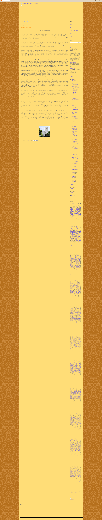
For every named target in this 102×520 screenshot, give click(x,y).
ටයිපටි (73, 426)
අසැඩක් (76, 400)
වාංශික (77, 469)
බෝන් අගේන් (74, 116)
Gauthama (79, 371)
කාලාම (79, 411)
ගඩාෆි (77, 415)
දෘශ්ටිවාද (73, 113)
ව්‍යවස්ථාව (77, 263)
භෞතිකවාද (76, 312)
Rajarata (79, 256)
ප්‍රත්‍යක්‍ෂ (78, 234)
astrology (72, 258)
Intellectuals (74, 157)
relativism (71, 335)
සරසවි (74, 360)
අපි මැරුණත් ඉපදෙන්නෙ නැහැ (75, 148)
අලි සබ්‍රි (73, 146)
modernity (77, 233)
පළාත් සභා (77, 252)
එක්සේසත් (79, 280)
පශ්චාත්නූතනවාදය (78, 443)
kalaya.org (71, 497)
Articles (71, 27)
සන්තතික (76, 359)
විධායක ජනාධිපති (78, 473)
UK (79, 265)
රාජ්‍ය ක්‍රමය (79, 463)
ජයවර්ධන (71, 345)
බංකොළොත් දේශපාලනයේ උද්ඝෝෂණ (74, 166)
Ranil (71, 206)
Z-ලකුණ (80, 257)
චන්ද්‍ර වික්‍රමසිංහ (76, 419)
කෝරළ (72, 415)
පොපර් (80, 310)
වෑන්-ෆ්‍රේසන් (78, 470)
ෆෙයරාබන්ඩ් (74, 492)
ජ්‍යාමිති (80, 423)
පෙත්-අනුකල (71, 448)
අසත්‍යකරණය (78, 399)
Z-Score (76, 257)
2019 (72, 187)
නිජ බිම (75, 438)
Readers (80, 239)
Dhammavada (76, 368)
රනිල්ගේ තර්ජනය (74, 107)
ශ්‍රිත (70, 478)
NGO (71, 225)
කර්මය (71, 341)
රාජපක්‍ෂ (76, 463)
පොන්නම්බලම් (79, 448)
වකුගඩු (71, 227)
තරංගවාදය (74, 345)
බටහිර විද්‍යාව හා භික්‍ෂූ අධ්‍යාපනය (75, 124)
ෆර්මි (79, 491)
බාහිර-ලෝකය (78, 452)
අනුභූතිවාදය (76, 336)
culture (75, 224)
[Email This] (33, 140)
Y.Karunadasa (76, 296)
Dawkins (80, 367)
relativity (71, 268)
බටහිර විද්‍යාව (72, 244)
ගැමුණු (79, 417)
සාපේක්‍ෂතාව (71, 361)
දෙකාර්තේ (74, 347)
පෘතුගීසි (79, 447)
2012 (72, 196)
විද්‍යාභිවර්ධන (74, 472)
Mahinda (77, 208)
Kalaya (71, 24)
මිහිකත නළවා (74, 153)
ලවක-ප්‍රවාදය (79, 466)
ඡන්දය (76, 421)
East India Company (77, 369)
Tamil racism (78, 206)
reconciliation (78, 267)
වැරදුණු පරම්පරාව (74, 98)
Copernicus (79, 366)
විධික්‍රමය (75, 474)
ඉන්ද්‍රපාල (79, 339)
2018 (72, 188)
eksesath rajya (77, 258)
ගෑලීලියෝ (73, 305)
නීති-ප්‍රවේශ (79, 440)
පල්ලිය (74, 443)
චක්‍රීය (74, 344)
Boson (80, 291)
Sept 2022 (73, 172)
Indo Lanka (76, 254)
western (80, 335)
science (77, 242)
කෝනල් (75, 343)
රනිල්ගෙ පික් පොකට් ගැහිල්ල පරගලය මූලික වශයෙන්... (75, 89)
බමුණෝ (75, 450)
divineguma (72, 278)
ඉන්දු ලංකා (72, 261)
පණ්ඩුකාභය (71, 442)
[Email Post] (31, 140)
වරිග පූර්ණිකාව (79, 468)
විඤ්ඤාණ (71, 315)
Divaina (71, 209)
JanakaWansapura (76, 213)
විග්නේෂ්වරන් (71, 471)
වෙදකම (73, 477)
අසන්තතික (75, 338)
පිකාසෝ (74, 446)
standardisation (75, 391)
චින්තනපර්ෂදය (72, 234)
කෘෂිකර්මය (79, 342)
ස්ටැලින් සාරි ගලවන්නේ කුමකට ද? (75, 102)
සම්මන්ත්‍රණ (71, 253)
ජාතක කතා (72, 424)
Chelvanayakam (77, 238)
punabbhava (78, 389)
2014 (72, 194)
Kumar (74, 373)
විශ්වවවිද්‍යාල (72, 476)
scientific (80, 390)
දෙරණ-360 (71, 307)
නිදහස (78, 438)
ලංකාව (74, 466)
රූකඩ (71, 465)
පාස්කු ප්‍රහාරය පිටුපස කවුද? (74, 51)
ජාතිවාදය (75, 306)
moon (76, 387)
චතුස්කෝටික (71, 419)
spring (71, 391)
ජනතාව (75, 422)
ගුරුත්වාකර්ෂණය (77, 261)
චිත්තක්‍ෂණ (71, 420)
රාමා (71, 464)
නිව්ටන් (79, 308)
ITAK (77, 235)
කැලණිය (77, 229)
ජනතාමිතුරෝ (71, 422)
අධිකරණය (77, 268)
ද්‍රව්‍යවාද (75, 283)
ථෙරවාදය (71, 270)
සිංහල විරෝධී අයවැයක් (74, 127)
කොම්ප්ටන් (71, 343)
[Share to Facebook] (36, 140)
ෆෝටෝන (78, 318)
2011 (72, 198)
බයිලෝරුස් (79, 450)
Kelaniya (76, 239)
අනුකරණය (75, 396)
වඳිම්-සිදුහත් (75, 468)
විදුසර (71, 213)
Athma (75, 320)
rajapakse (71, 390)
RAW (75, 256)
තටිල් (71, 262)
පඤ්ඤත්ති (71, 263)
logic (72, 233)
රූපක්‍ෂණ (77, 465)
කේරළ (72, 414)
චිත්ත (79, 419)
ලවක (76, 466)
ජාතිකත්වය (71, 243)
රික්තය (78, 464)
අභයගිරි (72, 398)
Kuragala (78, 373)
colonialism (72, 211)
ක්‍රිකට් (71, 411)
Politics (71, 33)
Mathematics (72, 231)
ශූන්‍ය (70, 359)
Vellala (71, 224)
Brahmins (78, 264)
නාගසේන (71, 437)
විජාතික (75, 471)
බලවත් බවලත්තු (72, 68)
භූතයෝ (72, 312)
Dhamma (72, 368)
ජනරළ (79, 344)
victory (75, 392)
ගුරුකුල (79, 418)
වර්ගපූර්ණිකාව (78, 314)
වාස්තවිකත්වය (74, 470)
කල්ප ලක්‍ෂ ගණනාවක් (75, 143)
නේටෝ (76, 441)
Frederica (74, 370)
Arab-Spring (71, 320)
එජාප (72, 281)
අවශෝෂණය (72, 269)
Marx (78, 230)
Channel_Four (78, 292)
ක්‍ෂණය (75, 281)
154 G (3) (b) (76, 319)
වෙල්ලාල (78, 315)
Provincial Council (77, 294)
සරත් (71, 360)
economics (71, 266)
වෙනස (73, 122)
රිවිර (72, 240)
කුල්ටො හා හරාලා (74, 136)
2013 (72, 195)
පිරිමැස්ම (77, 446)
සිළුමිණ (79, 361)
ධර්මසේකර (77, 347)
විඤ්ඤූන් (75, 315)
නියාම (76, 439)
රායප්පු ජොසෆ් (74, 464)
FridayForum (78, 370)
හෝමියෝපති (75, 491)
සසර (76, 317)
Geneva (71, 219)
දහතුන (77, 345)
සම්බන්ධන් (80, 359)
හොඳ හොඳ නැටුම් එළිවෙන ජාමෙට (75, 118)
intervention (75, 333)
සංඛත (80, 478)
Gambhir (76, 371)
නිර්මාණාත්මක (76, 440)
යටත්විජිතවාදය (73, 313)
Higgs (76, 322)
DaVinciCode (72, 367)
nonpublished (77, 225)
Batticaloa (71, 321)
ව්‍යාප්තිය (74, 469)
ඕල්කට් (77, 340)
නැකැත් (77, 437)
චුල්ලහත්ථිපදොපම (79, 420)
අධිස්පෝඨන (75, 394)
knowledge (71, 229)
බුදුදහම (76, 285)
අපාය (80, 397)
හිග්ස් (77, 362)
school (74, 335)
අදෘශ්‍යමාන (72, 336)
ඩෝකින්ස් (79, 426)
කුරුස (79, 412)
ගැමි (77, 417)
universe (72, 392)
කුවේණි (71, 413)
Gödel (74, 322)
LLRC (71, 228)
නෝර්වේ (79, 441)
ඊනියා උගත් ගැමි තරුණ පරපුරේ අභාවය (74, 129)
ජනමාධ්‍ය (71, 306)
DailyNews (71, 217)
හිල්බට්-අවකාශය (73, 318)
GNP (70, 371)
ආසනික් (78, 218)
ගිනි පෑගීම (71, 418)
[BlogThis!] (34, 140)
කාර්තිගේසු (72, 342)
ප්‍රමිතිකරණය (72, 285)
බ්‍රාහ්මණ (75, 452)
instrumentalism (72, 386)
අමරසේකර (75, 337)
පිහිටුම (76, 447)
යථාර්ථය (78, 237)
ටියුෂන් (76, 426)
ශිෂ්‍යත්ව (78, 478)
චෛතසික (78, 305)
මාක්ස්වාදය (77, 244)
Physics (78, 255)
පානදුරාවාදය (75, 445)
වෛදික (76, 477)
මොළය (73, 286)
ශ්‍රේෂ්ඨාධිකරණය (74, 478)
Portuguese (71, 256)
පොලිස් (76, 449)
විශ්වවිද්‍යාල (71, 288)
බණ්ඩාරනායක (71, 450)
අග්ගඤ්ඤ (74, 393)
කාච (73, 411)
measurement (72, 387)
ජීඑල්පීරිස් (79, 425)
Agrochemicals (72, 264)
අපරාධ (78, 397)
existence (71, 259)
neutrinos (79, 387)
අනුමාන (79, 396)
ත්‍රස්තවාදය (77, 269)
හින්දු (79, 362)
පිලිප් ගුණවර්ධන (73, 447)
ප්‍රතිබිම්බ (78, 444)
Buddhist (79, 365)
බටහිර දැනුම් (79, 311)
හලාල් (79, 288)
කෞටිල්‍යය (78, 343)
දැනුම (73, 262)
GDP (71, 294)
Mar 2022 (73, 180)
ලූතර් (71, 467)
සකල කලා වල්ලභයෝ (75, 99)
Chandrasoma (72, 366)
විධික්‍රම (71, 474)
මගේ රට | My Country (73, 499)
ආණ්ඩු (71, 339)
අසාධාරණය (79, 338)
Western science (74, 210)
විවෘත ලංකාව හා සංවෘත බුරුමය (74, 151)
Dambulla (76, 367)
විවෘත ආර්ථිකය (79, 475)
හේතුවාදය (71, 491)
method (79, 333)
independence (79, 236)
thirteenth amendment (77, 259)
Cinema (71, 36)
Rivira (79, 241)
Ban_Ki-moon (77, 290)
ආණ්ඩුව (74, 339)
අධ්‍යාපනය (73, 237)
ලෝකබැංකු (75, 467)
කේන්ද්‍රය (80, 413)
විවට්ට (75, 475)
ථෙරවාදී (79, 306)
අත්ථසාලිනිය (78, 393)
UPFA (77, 295)
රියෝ (80, 464)
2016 (72, 191)
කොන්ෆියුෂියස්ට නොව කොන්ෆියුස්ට (75, 87)
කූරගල (74, 413)
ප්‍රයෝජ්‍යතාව (71, 445)
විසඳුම (75, 476)
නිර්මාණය (73, 348)
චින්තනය (77, 226)
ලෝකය (79, 467)
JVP (73, 212)
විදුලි (80, 472)
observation (71, 388)
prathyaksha (72, 267)
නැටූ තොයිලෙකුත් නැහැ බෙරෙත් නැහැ (74, 120)
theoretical (79, 391)
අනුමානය (71, 397)
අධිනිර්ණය (71, 394)
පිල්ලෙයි (80, 446)
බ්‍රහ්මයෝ (72, 452)
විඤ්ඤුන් (71, 472)
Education (71, 239)
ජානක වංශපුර (77, 219)
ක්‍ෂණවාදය (74, 341)
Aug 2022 (73, 173)
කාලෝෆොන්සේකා (72, 412)
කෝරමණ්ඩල (75, 414)
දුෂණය (71, 347)
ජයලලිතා (75, 423)
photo (75, 388)
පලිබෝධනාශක (72, 309)
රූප (74, 465)
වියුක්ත (71, 230)
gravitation (71, 242)
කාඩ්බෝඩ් (76, 411)
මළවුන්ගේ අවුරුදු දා (75, 169)
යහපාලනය (77, 286)
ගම (79, 415)
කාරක (80, 341)
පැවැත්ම (77, 310)
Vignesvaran (73, 236)
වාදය (79, 469)
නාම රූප (74, 437)
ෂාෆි (72, 94)
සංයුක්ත (75, 316)
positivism (72, 389)
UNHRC (80, 232)
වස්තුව (72, 469)
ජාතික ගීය (77, 424)
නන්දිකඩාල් (71, 308)
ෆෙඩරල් (71, 492)
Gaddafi (73, 371)
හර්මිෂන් (74, 362)
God (75, 230)
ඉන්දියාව (80, 260)
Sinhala (77, 231)
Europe (71, 370)
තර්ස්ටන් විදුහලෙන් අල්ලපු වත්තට (75, 162)
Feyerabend (72, 254)
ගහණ (77, 416)
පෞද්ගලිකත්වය (73, 311)
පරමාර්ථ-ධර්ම (78, 442)
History (79, 211)
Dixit (79, 368)
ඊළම (76, 280)
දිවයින (73, 216)
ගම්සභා (71, 416)
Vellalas (78, 227)
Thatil (74, 295)
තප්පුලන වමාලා (74, 112)
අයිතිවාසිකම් (79, 337)
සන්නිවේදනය (79, 316)
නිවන (80, 270)
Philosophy (72, 214)
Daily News (77, 253)
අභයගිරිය (72, 337)
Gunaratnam (72, 372)
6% (75, 289)
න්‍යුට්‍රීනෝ (78, 283)
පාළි (71, 446)
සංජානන (76, 288)
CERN (75, 321)
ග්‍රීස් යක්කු (80, 416)
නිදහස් (80, 438)
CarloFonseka (72, 235)
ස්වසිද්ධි (80, 317)
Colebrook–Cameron (77, 293)
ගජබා (74, 415)
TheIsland (74, 207)
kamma (80, 386)
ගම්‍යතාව (74, 416)
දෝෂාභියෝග (76, 270)
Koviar (71, 373)
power (75, 389)
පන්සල (75, 442)
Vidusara (77, 209)
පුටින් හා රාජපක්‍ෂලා (73, 56)
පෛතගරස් (75, 448)
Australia (79, 320)
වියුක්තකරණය (72, 475)
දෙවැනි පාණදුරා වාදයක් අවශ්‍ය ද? (75, 109)
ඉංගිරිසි (76, 339)
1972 (79, 363)
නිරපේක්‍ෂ (79, 439)
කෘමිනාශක (77, 413)
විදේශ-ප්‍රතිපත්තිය (73, 473)
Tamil (80, 235)
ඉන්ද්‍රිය (79, 279)
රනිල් (80, 313)
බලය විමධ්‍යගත (74, 451)
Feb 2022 (73, 181)
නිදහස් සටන (72, 439)
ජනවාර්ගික (79, 422)
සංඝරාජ (73, 359)
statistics (79, 278)
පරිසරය (71, 443)
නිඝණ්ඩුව (72, 438)
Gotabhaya (79, 215)
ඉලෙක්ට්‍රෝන (72, 280)
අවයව (71, 399)
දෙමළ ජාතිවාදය (77, 243)
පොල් (72, 449)
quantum (75, 334)
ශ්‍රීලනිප (71, 316)
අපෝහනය (80, 336)
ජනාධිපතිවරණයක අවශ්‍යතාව (75, 96)
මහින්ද (80, 312)
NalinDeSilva (73, 205)
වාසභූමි (71, 470)
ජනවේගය (71, 423)
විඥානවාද (71, 287)
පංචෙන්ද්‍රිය (71, 252)
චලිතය (76, 344)
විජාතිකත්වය (78, 471)
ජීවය (70, 426)
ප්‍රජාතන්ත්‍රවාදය (72, 310)
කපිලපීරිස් (80, 340)
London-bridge (77, 374)
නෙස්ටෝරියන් (72, 441)
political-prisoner (79, 388)
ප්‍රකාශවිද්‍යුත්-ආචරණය (72, 444)
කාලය (79, 281)
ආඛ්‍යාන (79, 400)
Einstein (75, 241)
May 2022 (73, 177)
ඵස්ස (79, 449)
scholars (77, 390)
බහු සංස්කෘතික (79, 451)
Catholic (71, 265)
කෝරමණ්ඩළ (79, 414)
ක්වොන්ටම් (72, 226)
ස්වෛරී (79, 360)
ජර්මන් (77, 423)
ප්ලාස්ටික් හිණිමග (74, 154)
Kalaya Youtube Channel (74, 30)
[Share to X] (35, 140)
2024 (72, 76)
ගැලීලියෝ (71, 344)
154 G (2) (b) (72, 363)
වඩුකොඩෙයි (71, 468)
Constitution (77, 212)
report (74, 390)
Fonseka (71, 322)
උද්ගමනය (71, 340)
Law (74, 227)
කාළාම (75, 342)
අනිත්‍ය (75, 395)
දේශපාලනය (77, 307)
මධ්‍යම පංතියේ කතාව (75, 149)
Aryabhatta (75, 365)
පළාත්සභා (78, 309)
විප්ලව (79, 474)
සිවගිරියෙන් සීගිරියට (73, 62)
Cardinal (71, 238)
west (70, 279)
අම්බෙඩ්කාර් (78, 398)
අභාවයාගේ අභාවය (75, 163)
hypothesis (72, 385)
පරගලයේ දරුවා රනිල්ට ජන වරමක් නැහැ (75, 92)
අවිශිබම (74, 399)
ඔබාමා (74, 340)
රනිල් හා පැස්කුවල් (74, 139)
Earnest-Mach (72, 369)
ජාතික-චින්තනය (75, 425)
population (71, 334)
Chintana (76, 366)
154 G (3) (71, 319)
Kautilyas (79, 372)
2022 (72, 79)
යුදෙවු (77, 313)
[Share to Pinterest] (37, 140)
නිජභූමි (76, 308)
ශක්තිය (79, 477)
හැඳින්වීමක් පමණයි (75, 158)
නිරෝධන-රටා (77, 348)
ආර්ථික (75, 279)
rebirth (79, 334)
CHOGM (72, 292)
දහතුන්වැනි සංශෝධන (77, 346)
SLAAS (71, 295)
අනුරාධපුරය (74, 397)
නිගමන (80, 437)
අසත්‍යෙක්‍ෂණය (72, 400)
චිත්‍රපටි (74, 420)
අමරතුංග (75, 398)
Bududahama (77, 217)
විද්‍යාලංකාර (77, 287)
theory (77, 335)
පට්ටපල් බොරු (72, 284)
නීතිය (80, 348)
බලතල (71, 451)
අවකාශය (72, 338)
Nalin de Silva (74, 215)
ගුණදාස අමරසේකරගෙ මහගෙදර (74, 141)
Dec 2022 (73, 80)
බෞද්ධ (78, 224)
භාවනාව (80, 285)
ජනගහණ (79, 421)
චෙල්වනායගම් (76, 282)
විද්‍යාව (78, 472)
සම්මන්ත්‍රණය (73, 317)
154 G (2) (71, 289)
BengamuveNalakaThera (73, 291)
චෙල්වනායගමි (72, 421)
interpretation (71, 333)
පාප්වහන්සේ (79, 445)
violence (78, 392)
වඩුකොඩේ (72, 314)
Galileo (76, 265)
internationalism (78, 214)
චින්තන (71, 282)
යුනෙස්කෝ (71, 463)
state (75, 278)
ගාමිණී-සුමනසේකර (73, 417)
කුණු (76, 412)
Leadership (71, 374)
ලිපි (70, 47)
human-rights (77, 228)
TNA (74, 218)
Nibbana (73, 255)
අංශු (71, 260)
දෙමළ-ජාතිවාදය (78, 262)
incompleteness (78, 385)
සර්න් (76, 360)
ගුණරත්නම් (75, 418)
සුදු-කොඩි (71, 362)
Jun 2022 (73, 176)
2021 (72, 184)
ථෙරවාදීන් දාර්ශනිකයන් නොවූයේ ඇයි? (74, 134)
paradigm (77, 266)
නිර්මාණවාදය (71, 440)
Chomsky (79, 321)
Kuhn (80, 254)
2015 (72, 192)
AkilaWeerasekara (72, 364)
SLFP (71, 218)
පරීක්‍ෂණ (78, 284)
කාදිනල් (78, 341)
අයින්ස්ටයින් (75, 260)
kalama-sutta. (76, 386)
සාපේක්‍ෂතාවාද (75, 361)
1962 (76, 363)
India (78, 216)
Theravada (71, 257)
